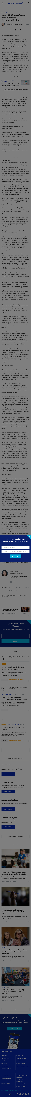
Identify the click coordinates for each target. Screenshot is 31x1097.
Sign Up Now (15, 556)
